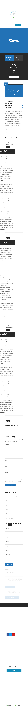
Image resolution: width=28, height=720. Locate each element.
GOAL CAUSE (9, 58)
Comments (8, 107)
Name (6, 460)
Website (6, 472)
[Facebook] (8, 634)
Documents (9, 103)
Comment (7, 444)
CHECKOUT (9, 564)
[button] (18, 25)
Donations (8, 105)
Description (9, 101)
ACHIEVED (18, 58)
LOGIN (9, 525)
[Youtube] (13, 634)
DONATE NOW (14, 77)
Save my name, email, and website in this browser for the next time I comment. (14, 480)
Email (6, 466)
